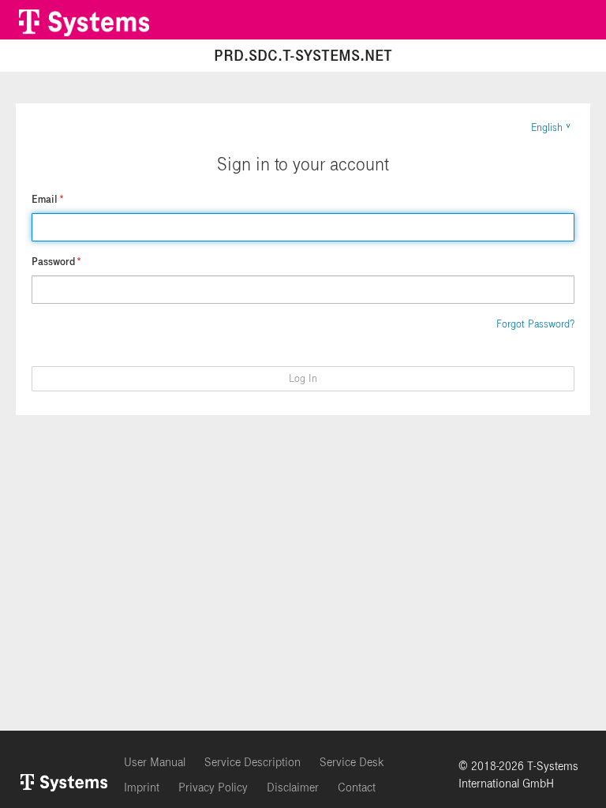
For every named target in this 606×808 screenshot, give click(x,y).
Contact (357, 787)
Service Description (252, 762)
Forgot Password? (535, 324)
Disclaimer (293, 787)
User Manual (154, 762)
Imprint (141, 787)
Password (56, 261)
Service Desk (351, 762)
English (547, 127)
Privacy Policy (213, 787)
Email (48, 199)
